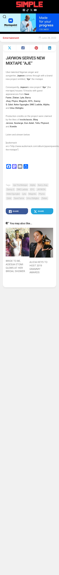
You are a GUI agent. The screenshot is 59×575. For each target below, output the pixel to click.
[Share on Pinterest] (36, 48)
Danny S (10, 189)
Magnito (32, 194)
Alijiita (32, 185)
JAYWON (41, 189)
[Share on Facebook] (23, 48)
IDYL (32, 189)
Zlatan (44, 198)
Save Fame (19, 198)
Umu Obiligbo (33, 198)
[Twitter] (31, 10)
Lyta (24, 194)
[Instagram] (24, 10)
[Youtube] (35, 10)
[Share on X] (9, 48)
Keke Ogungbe (13, 194)
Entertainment (11, 37)
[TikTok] (27, 10)
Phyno (42, 194)
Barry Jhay (43, 185)
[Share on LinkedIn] (49, 48)
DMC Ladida (22, 189)
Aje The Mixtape (20, 185)
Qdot (9, 198)
